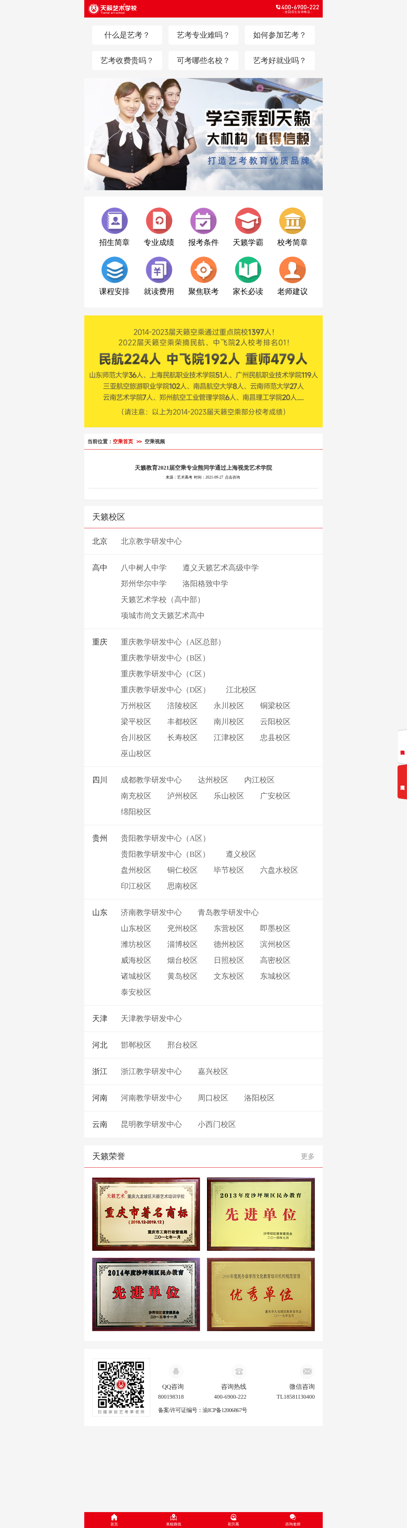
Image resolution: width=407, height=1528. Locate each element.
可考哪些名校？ (203, 60)
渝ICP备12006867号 (225, 1410)
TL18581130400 (296, 1397)
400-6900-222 (230, 1397)
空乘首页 (123, 441)
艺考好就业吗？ (280, 60)
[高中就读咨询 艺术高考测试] (402, 764)
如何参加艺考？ (280, 35)
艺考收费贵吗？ (127, 60)
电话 (261, 9)
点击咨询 (232, 477)
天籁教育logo (146, 9)
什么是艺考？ (127, 35)
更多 (308, 1156)
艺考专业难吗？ (203, 35)
